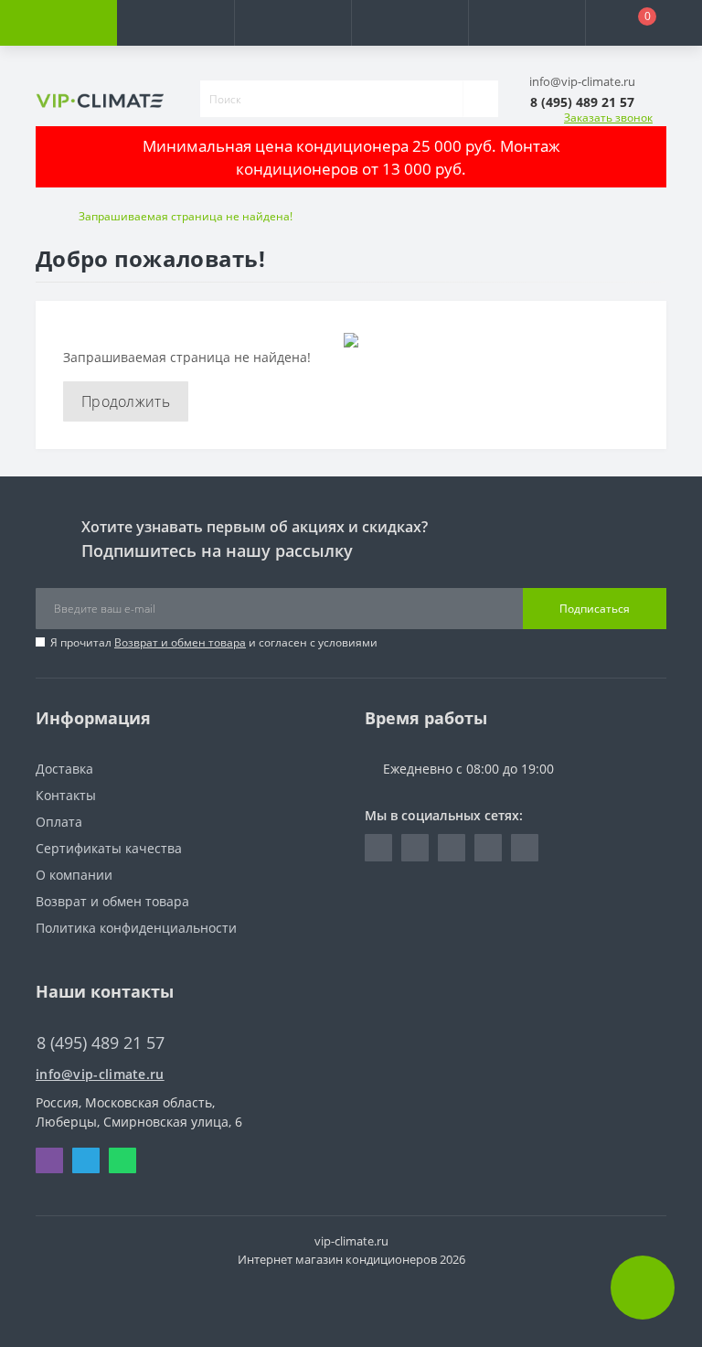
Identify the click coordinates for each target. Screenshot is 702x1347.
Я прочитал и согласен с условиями (214, 642)
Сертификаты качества (109, 848)
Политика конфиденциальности (136, 927)
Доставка (64, 768)
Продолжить (125, 401)
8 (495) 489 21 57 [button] (101, 1042)
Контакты (66, 795)
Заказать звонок (608, 117)
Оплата (59, 821)
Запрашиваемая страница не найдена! (185, 216)
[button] (292, 23)
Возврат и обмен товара (180, 642)
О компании (74, 874)
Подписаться (594, 608)
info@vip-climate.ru (100, 1074)
